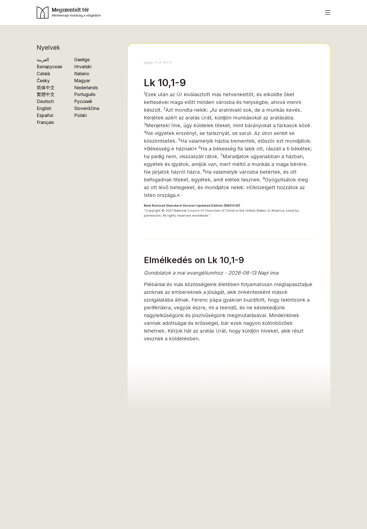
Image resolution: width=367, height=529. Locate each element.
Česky (43, 80)
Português (84, 94)
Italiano (81, 73)
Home (148, 62)
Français (45, 122)
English (44, 108)
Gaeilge (82, 59)
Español (45, 115)
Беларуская (49, 66)
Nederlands (86, 87)
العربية (43, 59)
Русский (83, 101)
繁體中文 (46, 94)
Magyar (82, 80)
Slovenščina (86, 108)
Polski (80, 115)
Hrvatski (82, 66)
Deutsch (45, 101)
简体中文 (46, 87)
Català (43, 73)
